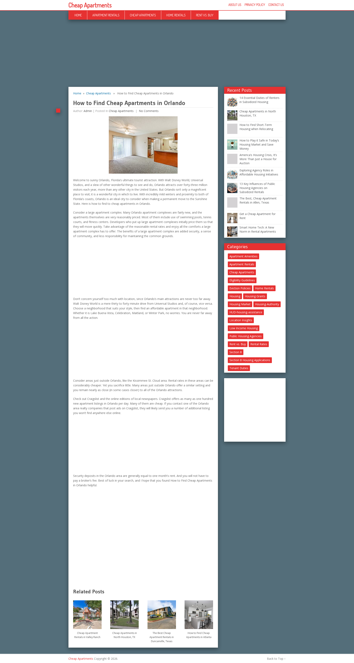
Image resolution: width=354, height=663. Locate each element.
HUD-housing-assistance (245, 312)
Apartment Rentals (105, 15)
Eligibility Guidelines (242, 280)
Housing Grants (255, 296)
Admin (88, 111)
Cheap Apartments (90, 5)
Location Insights (240, 320)
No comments (148, 111)
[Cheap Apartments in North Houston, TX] (124, 613)
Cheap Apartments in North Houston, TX (124, 635)
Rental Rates (258, 344)
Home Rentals (176, 15)
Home (78, 15)
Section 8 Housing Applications (249, 360)
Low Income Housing (243, 328)
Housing (234, 296)
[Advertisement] (177, 56)
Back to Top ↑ (276, 659)
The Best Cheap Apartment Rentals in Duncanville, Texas (162, 637)
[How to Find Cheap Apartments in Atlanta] (199, 613)
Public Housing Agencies (245, 336)
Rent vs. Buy (204, 15)
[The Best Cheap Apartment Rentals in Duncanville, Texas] (162, 613)
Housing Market (240, 304)
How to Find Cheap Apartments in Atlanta (198, 635)
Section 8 (235, 352)
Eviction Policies (240, 288)
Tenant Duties (238, 368)
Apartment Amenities (243, 256)
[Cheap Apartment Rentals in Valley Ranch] (87, 613)
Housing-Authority (267, 304)
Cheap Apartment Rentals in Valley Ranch (87, 635)
